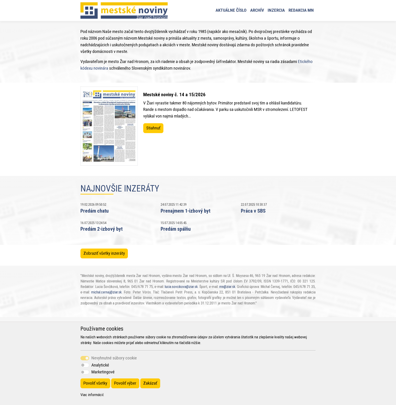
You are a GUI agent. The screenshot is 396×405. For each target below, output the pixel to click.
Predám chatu (94, 211)
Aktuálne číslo (231, 10)
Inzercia (276, 10)
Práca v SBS (253, 211)
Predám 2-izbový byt (101, 229)
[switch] (84, 365)
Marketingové (103, 372)
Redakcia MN (301, 10)
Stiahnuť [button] (153, 128)
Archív (257, 10)
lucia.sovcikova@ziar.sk (181, 287)
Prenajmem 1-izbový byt (185, 211)
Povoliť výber (125, 383)
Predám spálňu (176, 229)
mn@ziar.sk (227, 287)
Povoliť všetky (95, 383)
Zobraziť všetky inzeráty (104, 253)
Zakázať (150, 383)
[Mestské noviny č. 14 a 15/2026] (109, 126)
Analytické (100, 365)
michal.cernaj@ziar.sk (106, 292)
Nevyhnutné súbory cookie (114, 358)
